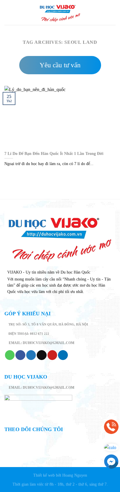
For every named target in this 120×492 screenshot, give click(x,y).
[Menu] (7, 12)
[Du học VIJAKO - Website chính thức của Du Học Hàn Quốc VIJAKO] (60, 12)
